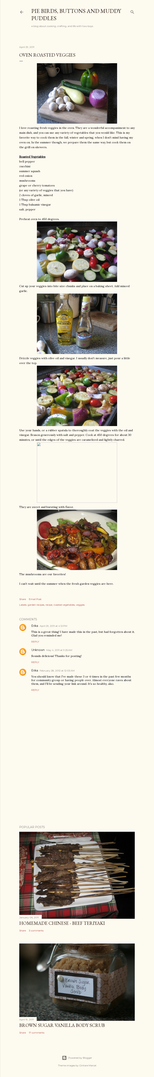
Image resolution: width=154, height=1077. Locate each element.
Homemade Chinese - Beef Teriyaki (62, 923)
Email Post (35, 599)
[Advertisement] (77, 787)
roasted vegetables (64, 604)
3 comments (36, 930)
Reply (35, 641)
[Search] (132, 11)
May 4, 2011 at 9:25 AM (59, 650)
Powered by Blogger (80, 1057)
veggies (80, 604)
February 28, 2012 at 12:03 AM (57, 670)
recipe (49, 604)
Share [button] (22, 599)
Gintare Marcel (87, 1065)
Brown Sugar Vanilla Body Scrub (62, 1025)
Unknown (38, 650)
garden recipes (36, 604)
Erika (34, 626)
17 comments (36, 1032)
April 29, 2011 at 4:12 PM (53, 625)
